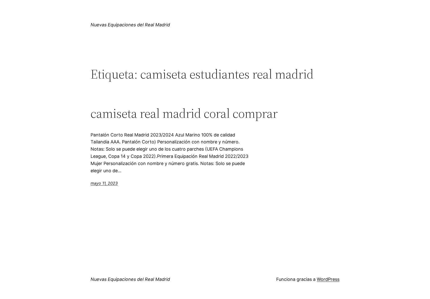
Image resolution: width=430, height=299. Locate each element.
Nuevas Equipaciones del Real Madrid (130, 24)
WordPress (328, 279)
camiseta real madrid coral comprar (184, 113)
